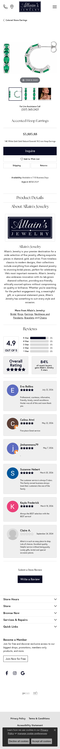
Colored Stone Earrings (16, 20)
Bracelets (29, 317)
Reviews (30, 329)
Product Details (30, 198)
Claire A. (25, 530)
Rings (20, 314)
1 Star (26, 351)
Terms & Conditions (39, 718)
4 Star (26, 341)
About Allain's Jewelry (30, 207)
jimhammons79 (29, 444)
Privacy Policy (18, 718)
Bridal (13, 314)
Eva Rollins (26, 386)
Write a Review (30, 579)
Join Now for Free (16, 658)
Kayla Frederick (29, 502)
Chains (43, 317)
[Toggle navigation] (54, 7)
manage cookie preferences (32, 733)
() (51, 338)
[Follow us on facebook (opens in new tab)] (6, 673)
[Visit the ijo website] (26, 693)
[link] (5, 6)
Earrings (28, 314)
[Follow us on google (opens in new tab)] (22, 673)
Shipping (17, 165)
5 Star (26, 338)
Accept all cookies (41, 741)
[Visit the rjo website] (35, 693)
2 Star (26, 348)
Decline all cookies (18, 741)
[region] (30, 57)
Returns (43, 165)
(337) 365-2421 (30, 109)
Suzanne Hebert (30, 469)
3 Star (26, 344)
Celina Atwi (27, 419)
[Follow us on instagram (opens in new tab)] (14, 673)
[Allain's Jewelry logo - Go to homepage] (30, 6)
